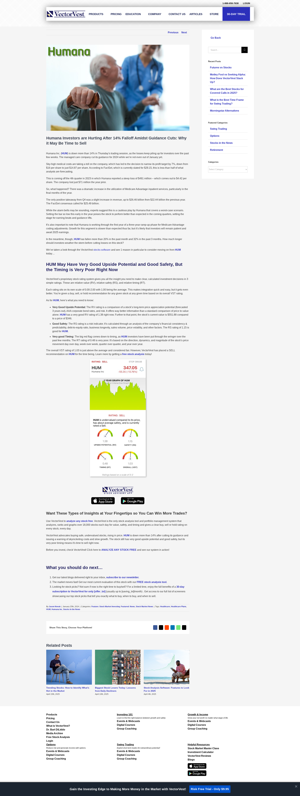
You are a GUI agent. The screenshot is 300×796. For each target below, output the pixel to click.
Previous (173, 32)
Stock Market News (144, 606)
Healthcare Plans (178, 606)
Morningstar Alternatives (224, 110)
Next (184, 32)
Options (214, 136)
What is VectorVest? (58, 726)
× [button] (296, 786)
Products (51, 714)
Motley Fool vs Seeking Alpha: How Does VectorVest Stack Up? (228, 78)
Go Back (215, 37)
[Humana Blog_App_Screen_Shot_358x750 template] (118, 360)
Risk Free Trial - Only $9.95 (210, 789)
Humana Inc (57, 609)
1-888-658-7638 (230, 3)
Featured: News (128, 606)
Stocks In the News (71, 609)
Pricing (50, 718)
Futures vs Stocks (221, 67)
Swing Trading (218, 129)
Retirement (216, 150)
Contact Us (53, 722)
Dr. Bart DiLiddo (55, 729)
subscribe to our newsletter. (122, 577)
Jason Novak (55, 606)
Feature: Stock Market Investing (105, 606)
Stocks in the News (221, 143)
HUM (48, 609)
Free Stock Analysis (58, 737)
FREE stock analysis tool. (152, 582)
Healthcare (165, 606)
